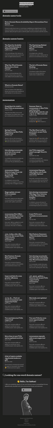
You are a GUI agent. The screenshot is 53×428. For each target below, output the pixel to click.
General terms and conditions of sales (27, 425)
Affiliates (26, 420)
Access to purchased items (26, 418)
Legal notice (26, 423)
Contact (26, 421)
